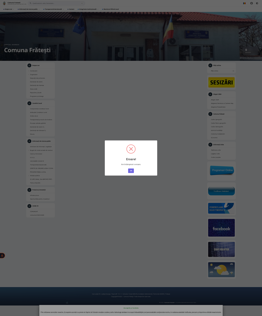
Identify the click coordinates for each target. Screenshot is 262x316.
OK (131, 171)
